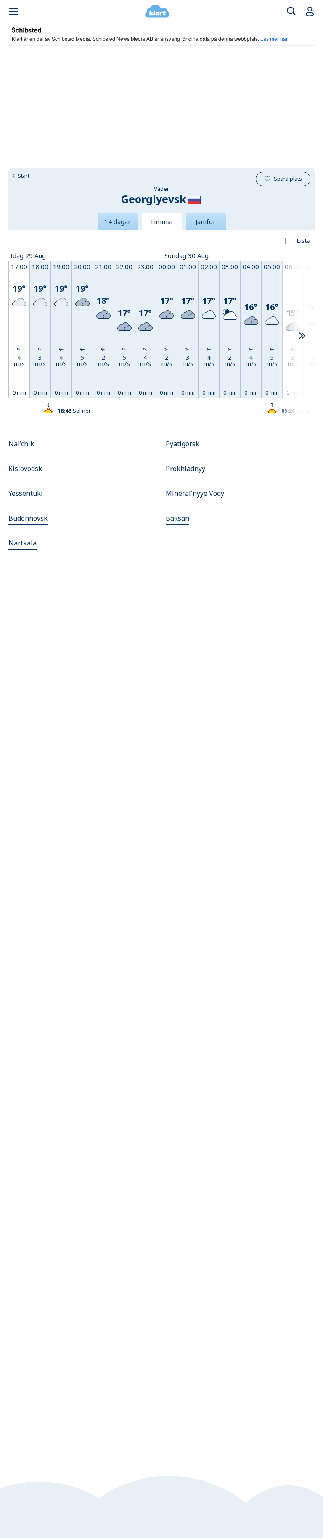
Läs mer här (274, 38)
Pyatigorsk (182, 443)
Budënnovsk (28, 518)
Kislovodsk (25, 468)
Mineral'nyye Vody (195, 493)
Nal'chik (21, 443)
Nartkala (22, 543)
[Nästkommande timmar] (302, 336)
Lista (303, 240)
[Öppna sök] (291, 11)
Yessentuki (25, 493)
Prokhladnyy (185, 468)
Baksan (177, 518)
